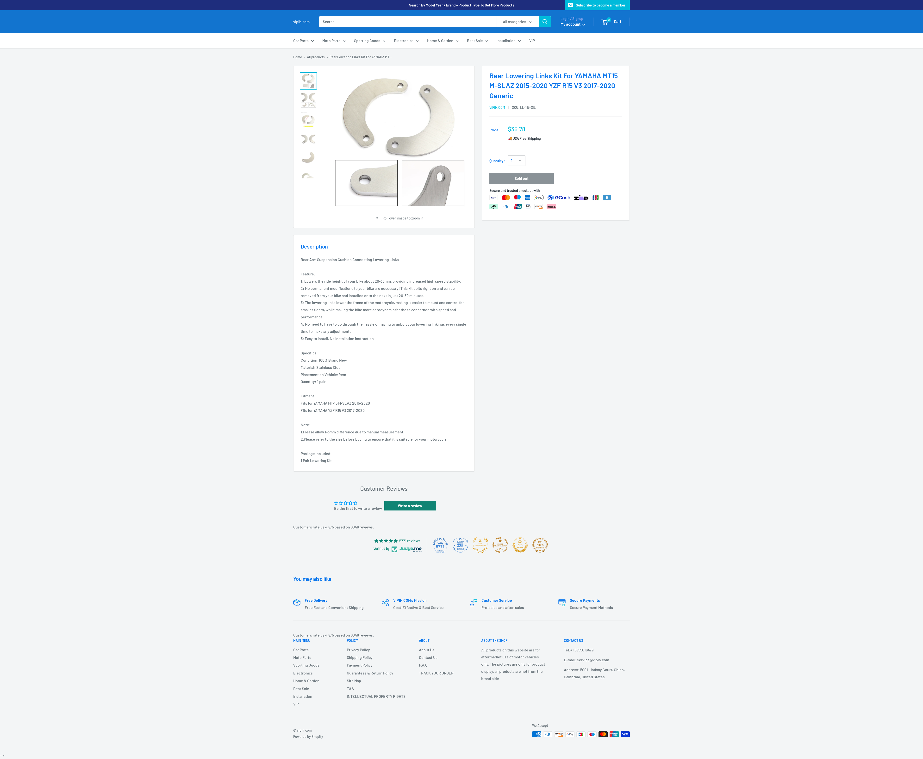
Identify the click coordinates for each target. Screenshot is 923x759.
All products (316, 57)
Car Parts (301, 40)
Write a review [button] (410, 505)
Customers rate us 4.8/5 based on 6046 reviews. (333, 527)
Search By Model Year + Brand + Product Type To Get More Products (461, 5)
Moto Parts (331, 40)
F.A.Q (423, 665)
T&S (350, 688)
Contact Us (428, 657)
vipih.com (497, 107)
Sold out (522, 178)
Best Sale (475, 40)
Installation (506, 40)
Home (297, 57)
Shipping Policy (360, 657)
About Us (426, 649)
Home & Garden (440, 40)
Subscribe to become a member (600, 5)
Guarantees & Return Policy (370, 673)
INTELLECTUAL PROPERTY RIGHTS (374, 696)
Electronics (403, 40)
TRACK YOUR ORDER (436, 673)
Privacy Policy (358, 649)
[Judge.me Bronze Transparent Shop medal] (500, 545)
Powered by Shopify (308, 737)
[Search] (545, 21)
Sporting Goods (367, 40)
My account (571, 24)
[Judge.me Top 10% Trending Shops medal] (540, 545)
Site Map (354, 680)
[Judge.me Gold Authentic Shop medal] (480, 545)
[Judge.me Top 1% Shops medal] (520, 545)
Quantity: (497, 160)
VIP (532, 40)
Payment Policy (360, 665)
